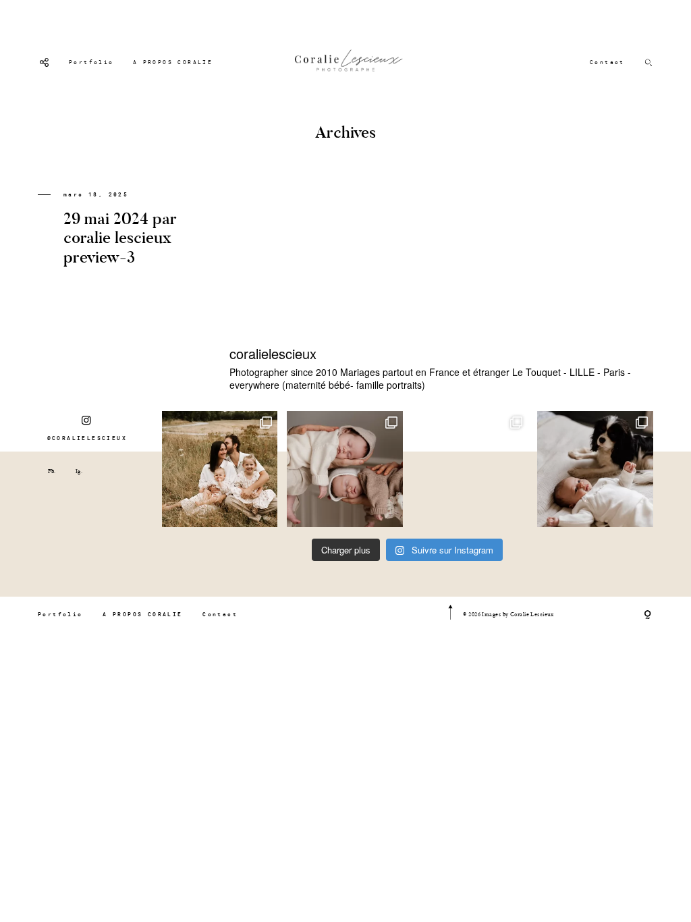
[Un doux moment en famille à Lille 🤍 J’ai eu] (595, 469)
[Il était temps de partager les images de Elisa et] (470, 469)
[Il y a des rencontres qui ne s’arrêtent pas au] (220, 469)
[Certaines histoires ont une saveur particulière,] (345, 469)
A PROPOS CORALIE (173, 62)
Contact (607, 62)
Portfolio (91, 62)
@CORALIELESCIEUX (87, 438)
